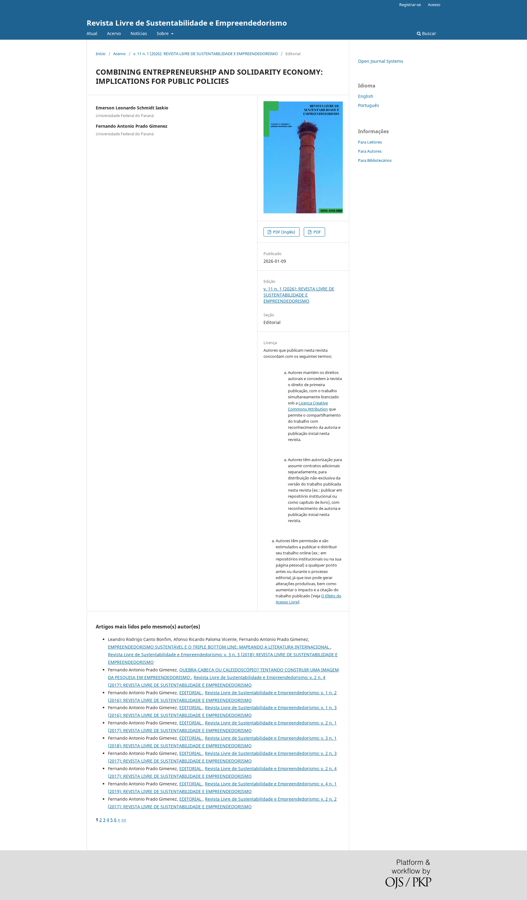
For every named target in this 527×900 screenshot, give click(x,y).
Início (101, 53)
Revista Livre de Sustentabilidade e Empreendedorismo (187, 23)
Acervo (114, 33)
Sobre (163, 33)
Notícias (139, 33)
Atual (92, 33)
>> (123, 820)
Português (368, 105)
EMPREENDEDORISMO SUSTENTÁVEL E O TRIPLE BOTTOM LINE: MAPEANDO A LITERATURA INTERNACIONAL (219, 647)
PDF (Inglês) (283, 232)
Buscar (428, 33)
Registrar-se (410, 4)
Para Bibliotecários (375, 160)
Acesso (434, 4)
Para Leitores (370, 142)
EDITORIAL (191, 692)
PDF (317, 232)
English (365, 96)
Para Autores (370, 151)
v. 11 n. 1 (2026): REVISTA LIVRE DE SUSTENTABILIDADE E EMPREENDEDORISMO (205, 53)
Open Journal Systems (380, 61)
